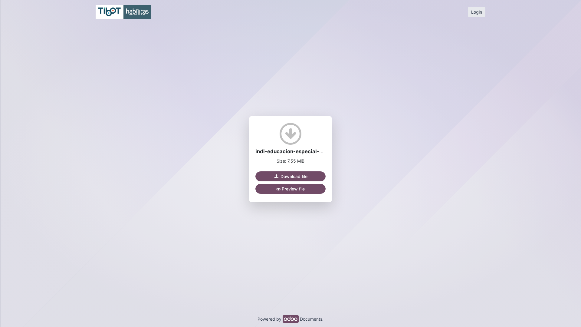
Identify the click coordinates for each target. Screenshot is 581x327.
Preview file (293, 188)
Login (476, 12)
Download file (293, 176)
